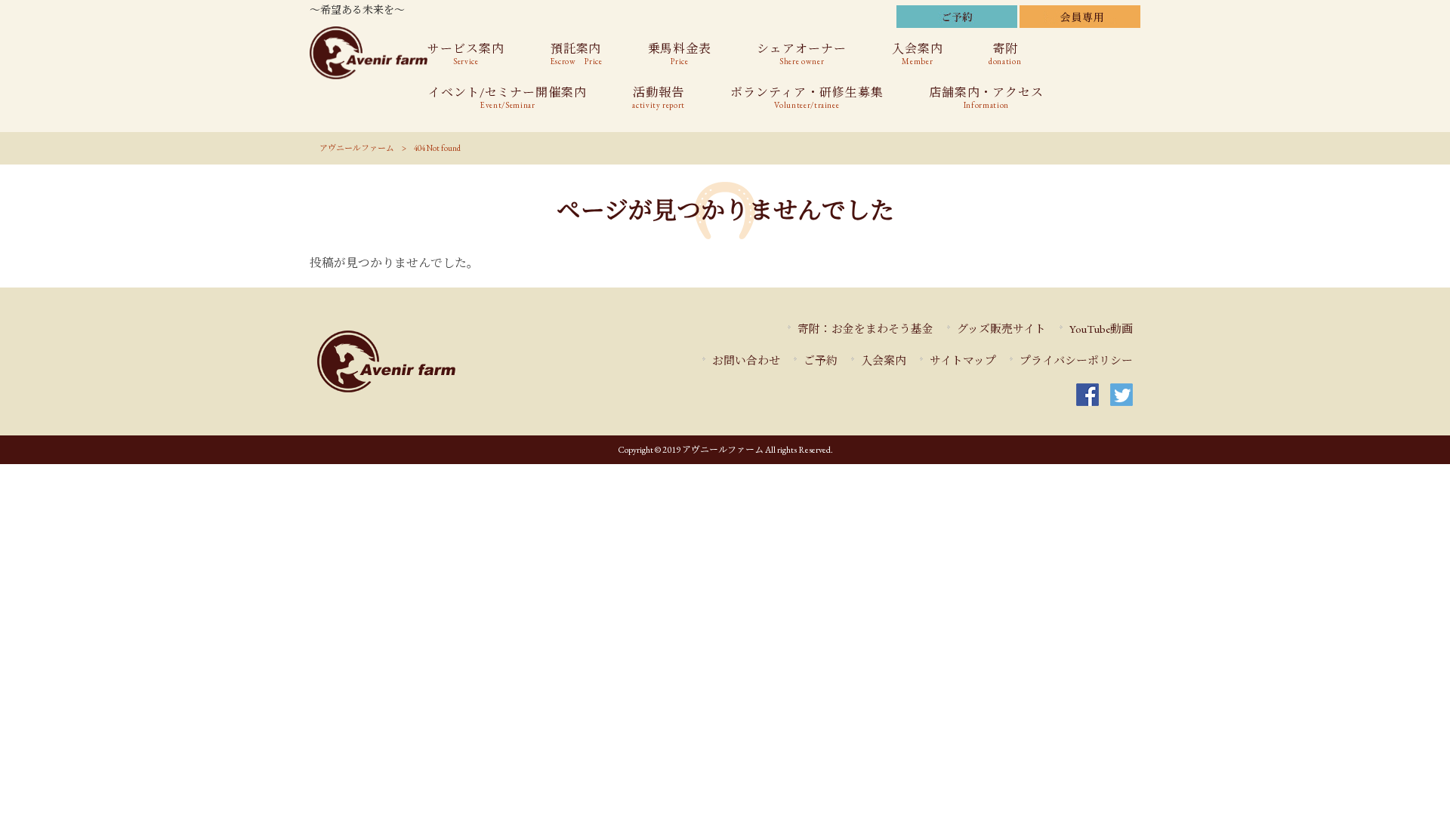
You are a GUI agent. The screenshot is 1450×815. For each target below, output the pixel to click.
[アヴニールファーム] (431, 361)
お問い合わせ (746, 360)
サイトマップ (963, 360)
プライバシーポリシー (1076, 360)
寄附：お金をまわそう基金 (865, 328)
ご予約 (821, 360)
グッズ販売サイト (1001, 328)
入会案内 (883, 360)
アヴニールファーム (356, 148)
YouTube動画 (1101, 328)
